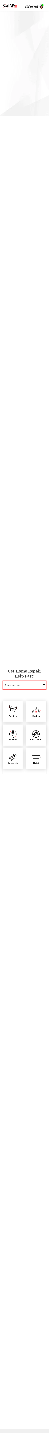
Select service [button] (12, 685)
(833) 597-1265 (31, 7)
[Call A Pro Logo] (10, 7)
